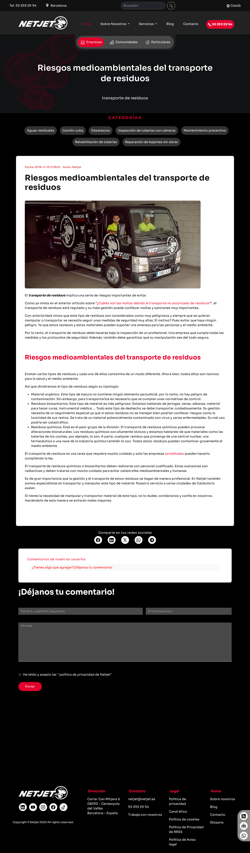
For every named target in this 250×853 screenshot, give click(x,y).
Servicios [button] (147, 24)
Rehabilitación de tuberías (96, 142)
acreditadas (174, 454)
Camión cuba (72, 130)
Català (235, 6)
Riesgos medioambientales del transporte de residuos (117, 182)
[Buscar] (171, 5)
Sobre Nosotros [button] (113, 24)
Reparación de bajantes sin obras (151, 142)
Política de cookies (184, 819)
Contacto (190, 24)
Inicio (86, 24)
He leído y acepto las (67, 674)
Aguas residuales (40, 130)
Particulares (160, 42)
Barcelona (58, 6)
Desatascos (100, 130)
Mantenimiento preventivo (205, 130)
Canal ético (178, 811)
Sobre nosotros (222, 799)
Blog (170, 24)
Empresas (94, 42)
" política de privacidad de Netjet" (84, 674)
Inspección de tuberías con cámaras (147, 130)
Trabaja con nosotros (145, 815)
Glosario (217, 822)
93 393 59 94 (221, 24)
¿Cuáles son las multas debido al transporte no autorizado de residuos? (154, 303)
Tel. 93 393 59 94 (22, 6)
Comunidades (126, 42)
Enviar (30, 686)
